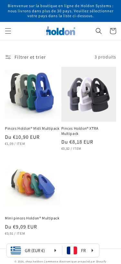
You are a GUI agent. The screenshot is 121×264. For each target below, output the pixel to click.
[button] (8, 31)
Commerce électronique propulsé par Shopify (75, 261)
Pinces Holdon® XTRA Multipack (79, 131)
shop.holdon (34, 261)
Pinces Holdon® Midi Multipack (32, 128)
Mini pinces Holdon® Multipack (32, 218)
